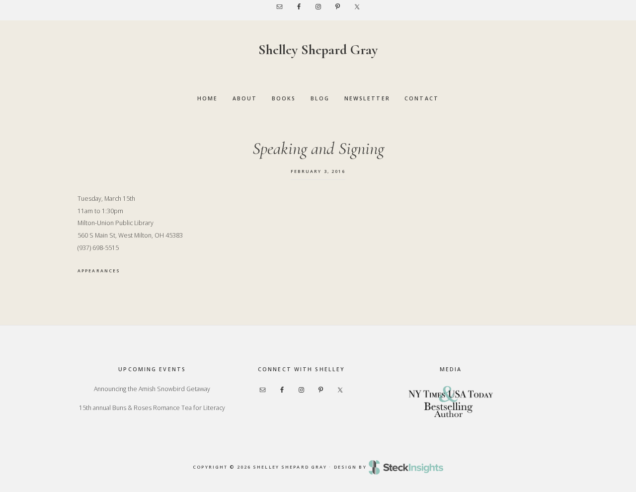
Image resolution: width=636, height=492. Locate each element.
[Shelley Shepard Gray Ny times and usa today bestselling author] (450, 401)
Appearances (99, 271)
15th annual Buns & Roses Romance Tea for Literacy (152, 408)
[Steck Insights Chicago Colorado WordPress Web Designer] (406, 467)
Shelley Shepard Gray (318, 49)
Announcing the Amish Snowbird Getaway (152, 389)
